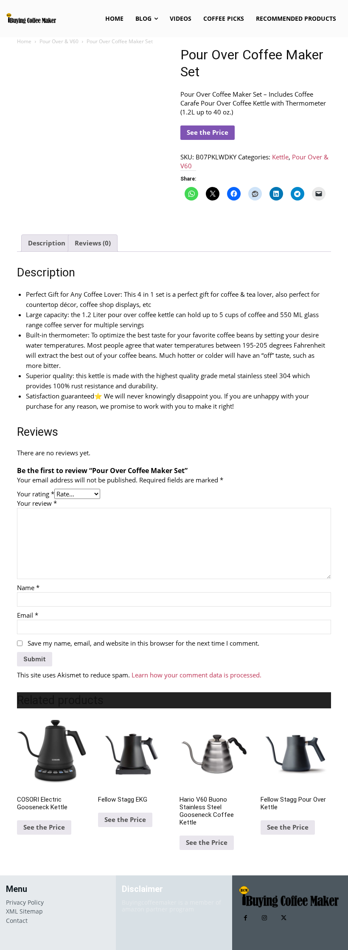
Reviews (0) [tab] (93, 243)
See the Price (207, 132)
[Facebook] (245, 918)
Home (24, 41)
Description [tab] (46, 243)
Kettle (280, 157)
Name (28, 587)
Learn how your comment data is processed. (196, 675)
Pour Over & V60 (59, 41)
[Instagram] (264, 918)
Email (27, 615)
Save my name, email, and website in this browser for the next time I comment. (143, 643)
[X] (283, 918)
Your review (37, 503)
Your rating (35, 494)
